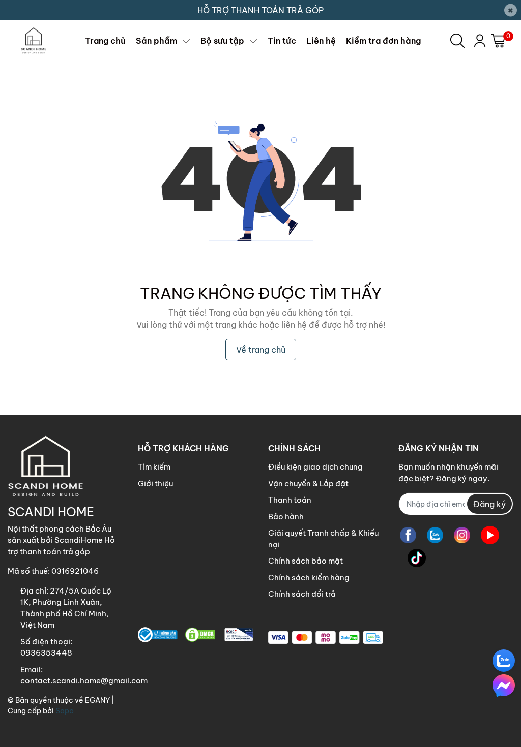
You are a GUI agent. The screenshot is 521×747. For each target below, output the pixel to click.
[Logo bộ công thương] (195, 635)
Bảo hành (286, 516)
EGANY (97, 700)
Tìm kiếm (154, 467)
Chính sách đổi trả (302, 594)
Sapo (64, 710)
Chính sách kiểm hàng (309, 577)
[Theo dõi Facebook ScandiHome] (408, 534)
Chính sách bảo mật (305, 561)
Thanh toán (289, 500)
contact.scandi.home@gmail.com (84, 681)
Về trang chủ (260, 350)
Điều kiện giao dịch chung (315, 467)
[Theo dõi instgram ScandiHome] (462, 534)
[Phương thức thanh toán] (325, 637)
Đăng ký (489, 504)
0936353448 (46, 653)
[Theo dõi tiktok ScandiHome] (416, 557)
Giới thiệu (155, 483)
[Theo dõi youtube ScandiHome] (490, 534)
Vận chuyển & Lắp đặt (308, 483)
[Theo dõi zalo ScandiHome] (435, 534)
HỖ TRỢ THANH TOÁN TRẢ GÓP (260, 10)
